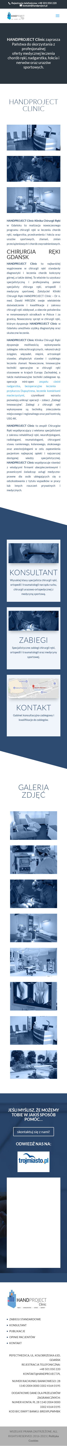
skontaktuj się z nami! (33, 1131)
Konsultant (33, 572)
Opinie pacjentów (22, 1337)
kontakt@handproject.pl (41, 1373)
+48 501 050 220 (47, 3)
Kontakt (33, 707)
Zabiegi (33, 639)
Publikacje (17, 1331)
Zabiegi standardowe (25, 1319)
